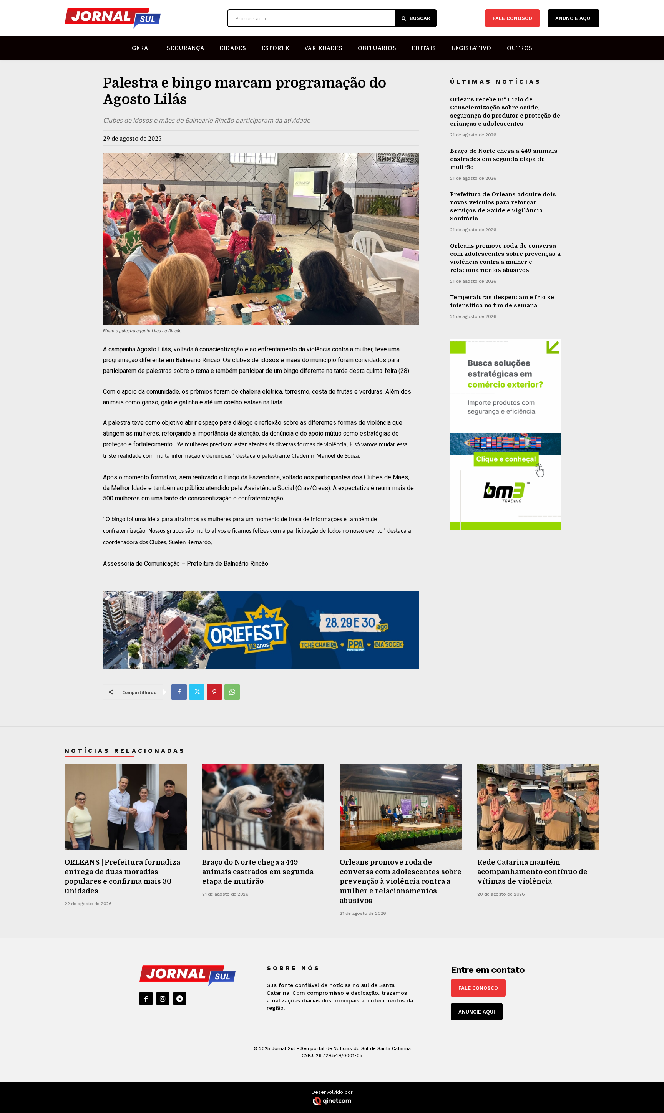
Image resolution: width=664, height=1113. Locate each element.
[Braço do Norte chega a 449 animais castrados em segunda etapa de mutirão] (263, 807)
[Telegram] (179, 998)
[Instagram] (162, 998)
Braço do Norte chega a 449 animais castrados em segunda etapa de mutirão (504, 159)
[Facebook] (179, 692)
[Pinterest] (214, 692)
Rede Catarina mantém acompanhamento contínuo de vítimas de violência (532, 871)
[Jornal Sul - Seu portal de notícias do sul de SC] (142, 18)
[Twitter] (196, 692)
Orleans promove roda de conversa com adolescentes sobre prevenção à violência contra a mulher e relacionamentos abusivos (400, 881)
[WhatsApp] (232, 692)
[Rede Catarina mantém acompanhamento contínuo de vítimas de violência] (538, 807)
